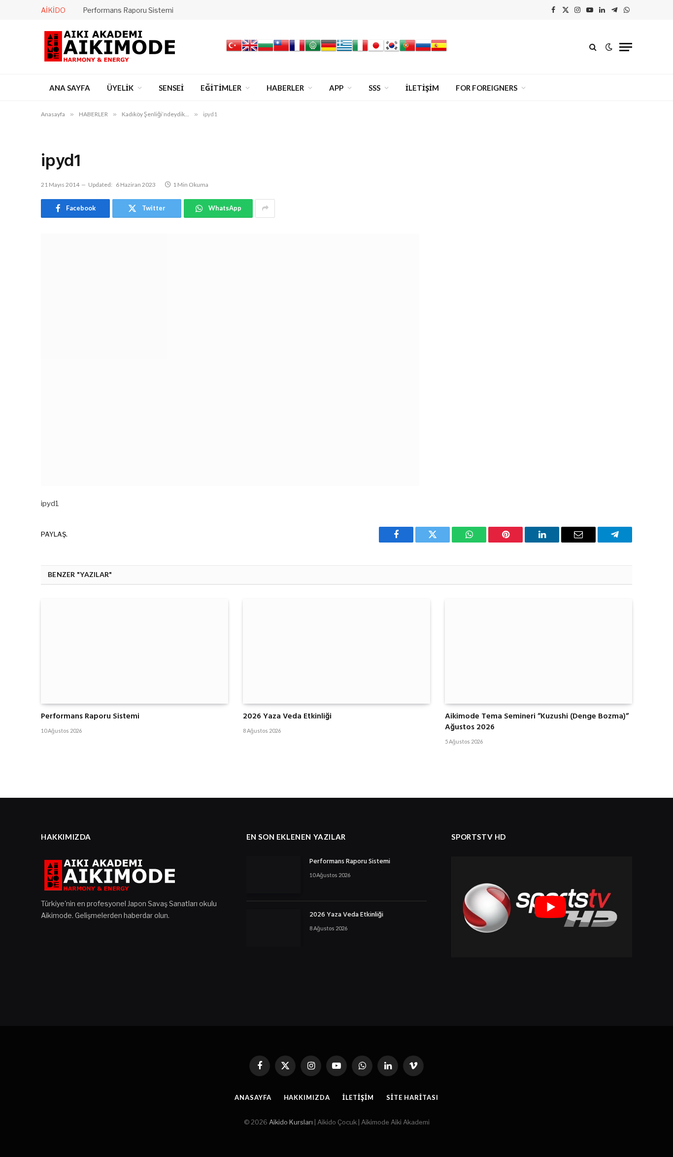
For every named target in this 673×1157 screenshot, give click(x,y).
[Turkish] (234, 51)
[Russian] (423, 51)
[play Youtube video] (550, 906)
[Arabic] (313, 51)
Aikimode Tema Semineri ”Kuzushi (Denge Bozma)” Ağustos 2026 (537, 722)
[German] (328, 51)
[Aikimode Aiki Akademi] (110, 46)
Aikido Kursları (291, 1122)
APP (336, 87)
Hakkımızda (307, 1097)
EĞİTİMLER (221, 87)
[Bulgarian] (265, 51)
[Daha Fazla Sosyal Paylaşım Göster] (265, 208)
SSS (374, 87)
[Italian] (360, 51)
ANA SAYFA (69, 87)
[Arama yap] (593, 47)
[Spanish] (439, 51)
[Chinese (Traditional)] (281, 51)
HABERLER (285, 87)
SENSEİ (171, 87)
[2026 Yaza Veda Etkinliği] (336, 651)
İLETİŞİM (422, 87)
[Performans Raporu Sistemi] (134, 651)
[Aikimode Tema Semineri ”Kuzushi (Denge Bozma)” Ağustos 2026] (538, 651)
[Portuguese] (407, 51)
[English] (250, 51)
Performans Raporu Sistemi (128, 10)
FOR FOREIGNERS (486, 87)
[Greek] (344, 51)
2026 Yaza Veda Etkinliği (287, 717)
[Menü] (625, 47)
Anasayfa (253, 1097)
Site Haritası (412, 1097)
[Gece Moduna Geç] (609, 47)
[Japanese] (376, 51)
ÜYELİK (120, 87)
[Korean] (392, 51)
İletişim (358, 1097)
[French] (297, 51)
